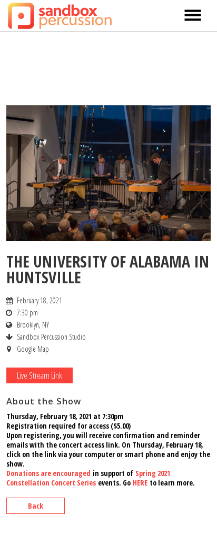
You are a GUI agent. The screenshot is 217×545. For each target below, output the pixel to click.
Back (35, 506)
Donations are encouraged (48, 473)
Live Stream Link (39, 375)
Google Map (33, 349)
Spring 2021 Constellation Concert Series (88, 478)
